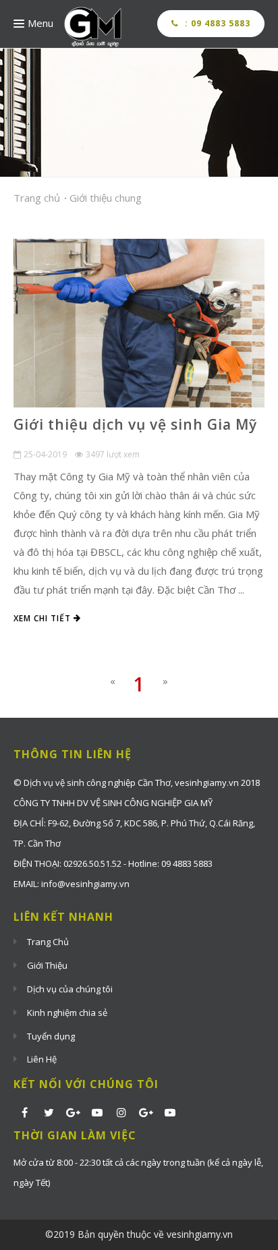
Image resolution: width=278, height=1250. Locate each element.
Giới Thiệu (47, 965)
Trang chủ (36, 197)
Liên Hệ (42, 1059)
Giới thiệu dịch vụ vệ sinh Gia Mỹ (135, 424)
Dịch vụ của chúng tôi (70, 989)
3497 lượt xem (113, 454)
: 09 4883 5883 (216, 23)
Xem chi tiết (43, 618)
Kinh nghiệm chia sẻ (67, 1012)
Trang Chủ (48, 942)
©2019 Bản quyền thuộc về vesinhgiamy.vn (139, 1234)
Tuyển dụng (51, 1036)
